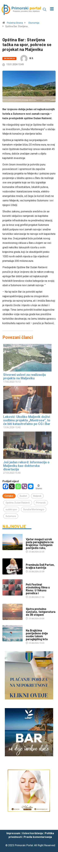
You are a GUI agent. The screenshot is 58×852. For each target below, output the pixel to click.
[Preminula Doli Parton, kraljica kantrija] (12, 566)
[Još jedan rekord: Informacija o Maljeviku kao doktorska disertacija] (27, 445)
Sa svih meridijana (35, 562)
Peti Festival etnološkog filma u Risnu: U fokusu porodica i (38, 589)
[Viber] (24, 486)
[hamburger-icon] (52, 9)
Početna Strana (15, 23)
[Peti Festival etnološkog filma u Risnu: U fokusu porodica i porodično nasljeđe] (12, 587)
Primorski (41, 502)
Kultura (30, 581)
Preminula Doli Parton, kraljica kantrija (40, 566)
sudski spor (11, 509)
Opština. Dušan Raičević (18, 502)
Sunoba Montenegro (33, 509)
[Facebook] (5, 486)
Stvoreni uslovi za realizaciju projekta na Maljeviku (24, 376)
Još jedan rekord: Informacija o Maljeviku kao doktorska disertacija (26, 465)
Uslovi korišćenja (32, 833)
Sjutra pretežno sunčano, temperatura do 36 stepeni (40, 611)
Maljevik (37, 496)
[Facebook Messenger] (31, 486)
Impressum (13, 833)
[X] (12, 486)
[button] (44, 9)
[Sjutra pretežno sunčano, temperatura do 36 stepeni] (12, 612)
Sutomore (11, 516)
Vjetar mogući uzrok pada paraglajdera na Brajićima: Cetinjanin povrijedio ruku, (39, 543)
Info (28, 606)
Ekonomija (34, 23)
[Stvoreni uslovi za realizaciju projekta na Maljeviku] (27, 357)
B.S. (31, 58)
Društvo (30, 536)
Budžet (23, 496)
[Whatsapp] (18, 486)
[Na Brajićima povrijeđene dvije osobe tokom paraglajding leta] (12, 633)
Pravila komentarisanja (38, 837)
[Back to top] (51, 824)
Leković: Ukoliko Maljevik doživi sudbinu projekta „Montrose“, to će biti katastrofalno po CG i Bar (26, 420)
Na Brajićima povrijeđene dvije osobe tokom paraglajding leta (37, 635)
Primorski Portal (24, 845)
